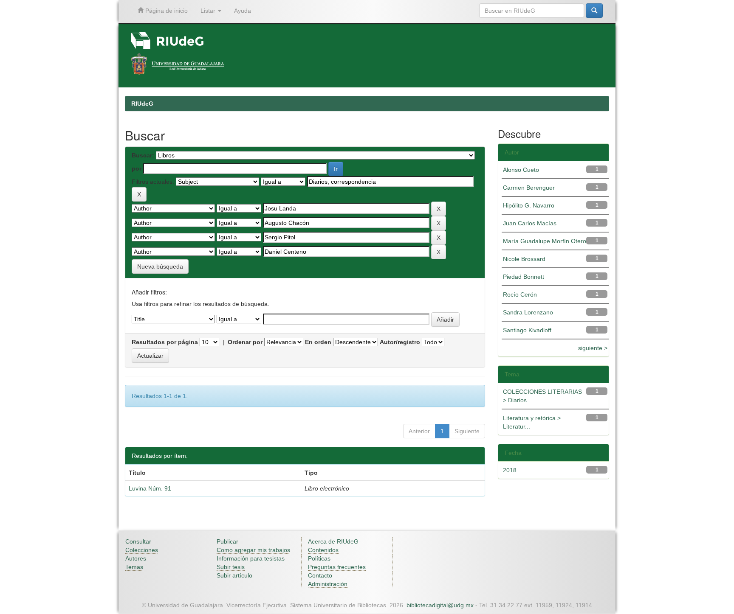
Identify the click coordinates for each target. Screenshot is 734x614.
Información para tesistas (251, 558)
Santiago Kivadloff (527, 330)
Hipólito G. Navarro (528, 205)
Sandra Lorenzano (528, 312)
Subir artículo (234, 575)
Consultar (138, 541)
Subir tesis (231, 567)
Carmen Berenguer (529, 187)
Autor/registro (400, 342)
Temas (134, 567)
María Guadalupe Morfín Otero (544, 241)
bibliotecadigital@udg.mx (440, 605)
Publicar (227, 541)
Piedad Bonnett (523, 276)
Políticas (319, 558)
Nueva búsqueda (160, 266)
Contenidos (323, 550)
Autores (135, 558)
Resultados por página (165, 342)
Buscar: (143, 155)
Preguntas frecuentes (337, 567)
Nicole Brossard (524, 258)
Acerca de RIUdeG (333, 541)
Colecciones (141, 550)
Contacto (320, 575)
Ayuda (242, 10)
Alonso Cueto (521, 169)
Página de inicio (166, 10)
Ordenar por (245, 342)
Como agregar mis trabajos (253, 550)
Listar (208, 10)
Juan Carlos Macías (529, 223)
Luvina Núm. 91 (150, 488)
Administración (327, 583)
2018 (510, 470)
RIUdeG (142, 103)
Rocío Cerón (520, 294)
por (136, 168)
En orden (318, 342)
